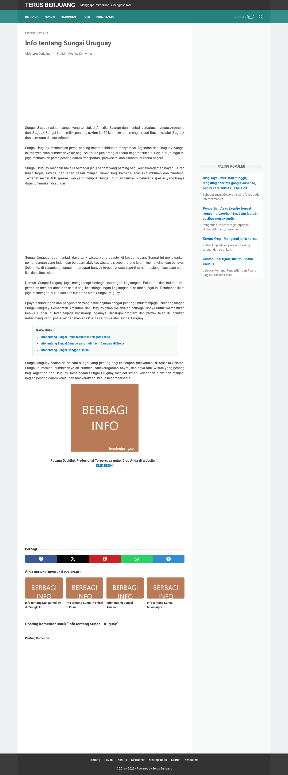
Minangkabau (158, 760)
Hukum (50, 16)
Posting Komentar (80, 53)
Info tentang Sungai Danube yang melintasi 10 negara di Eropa (82, 343)
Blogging (68, 16)
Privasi (108, 760)
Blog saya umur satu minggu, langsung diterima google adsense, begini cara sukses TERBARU (229, 183)
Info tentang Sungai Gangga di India (64, 350)
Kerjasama (105, 16)
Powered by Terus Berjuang (154, 768)
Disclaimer (138, 760)
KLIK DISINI (105, 466)
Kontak (122, 760)
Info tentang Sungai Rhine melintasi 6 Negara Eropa (75, 337)
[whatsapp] (137, 559)
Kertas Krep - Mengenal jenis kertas (230, 239)
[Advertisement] (104, 90)
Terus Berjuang (50, 4)
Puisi (86, 16)
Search (175, 760)
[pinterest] (105, 559)
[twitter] (73, 559)
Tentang (94, 760)
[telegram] (168, 559)
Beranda (31, 16)
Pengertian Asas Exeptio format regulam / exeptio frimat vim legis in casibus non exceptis (230, 213)
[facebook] (41, 559)
